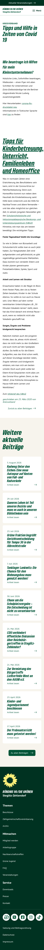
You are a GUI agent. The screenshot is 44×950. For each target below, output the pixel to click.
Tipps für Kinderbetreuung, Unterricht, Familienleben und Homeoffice (23, 155)
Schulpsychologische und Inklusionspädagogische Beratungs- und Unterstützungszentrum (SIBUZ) (22, 219)
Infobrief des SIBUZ (17, 393)
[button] (37, 10)
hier (9, 114)
